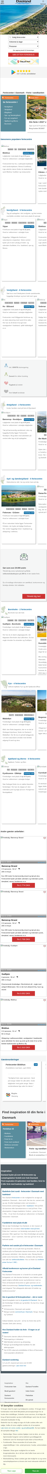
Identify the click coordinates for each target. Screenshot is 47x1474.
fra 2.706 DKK (23, 939)
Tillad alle (35, 1471)
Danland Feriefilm (32, 1386)
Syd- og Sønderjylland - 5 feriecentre (24, 479)
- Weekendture (8, 1148)
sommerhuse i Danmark (24, 1312)
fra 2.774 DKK (23, 885)
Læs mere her (21, 1366)
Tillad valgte (11, 1471)
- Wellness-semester (10, 1145)
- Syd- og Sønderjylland (11, 115)
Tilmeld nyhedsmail (11, 1402)
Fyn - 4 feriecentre (17, 683)
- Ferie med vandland (11, 1142)
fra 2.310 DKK (23, 1047)
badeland (30, 1206)
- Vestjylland (7, 109)
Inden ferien (30, 1391)
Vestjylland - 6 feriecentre (19, 290)
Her (17, 1431)
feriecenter (16, 1197)
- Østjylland (7, 112)
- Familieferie (8, 1136)
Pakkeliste (29, 1395)
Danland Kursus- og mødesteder (30, 1285)
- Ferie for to (7, 1139)
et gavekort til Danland (29, 1300)
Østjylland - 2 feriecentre (19, 405)
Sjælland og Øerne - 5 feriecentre (24, 759)
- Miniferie (7, 1133)
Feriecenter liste (10, 1386)
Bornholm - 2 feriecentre (20, 609)
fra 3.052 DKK (23, 993)
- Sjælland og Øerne (10, 121)
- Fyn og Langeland (10, 118)
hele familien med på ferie (30, 1229)
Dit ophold (29, 1400)
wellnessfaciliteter (18, 1259)
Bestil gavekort (10, 1391)
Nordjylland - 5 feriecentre (19, 210)
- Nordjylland (8, 107)
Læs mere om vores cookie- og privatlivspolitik (17, 1428)
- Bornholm (7, 124)
